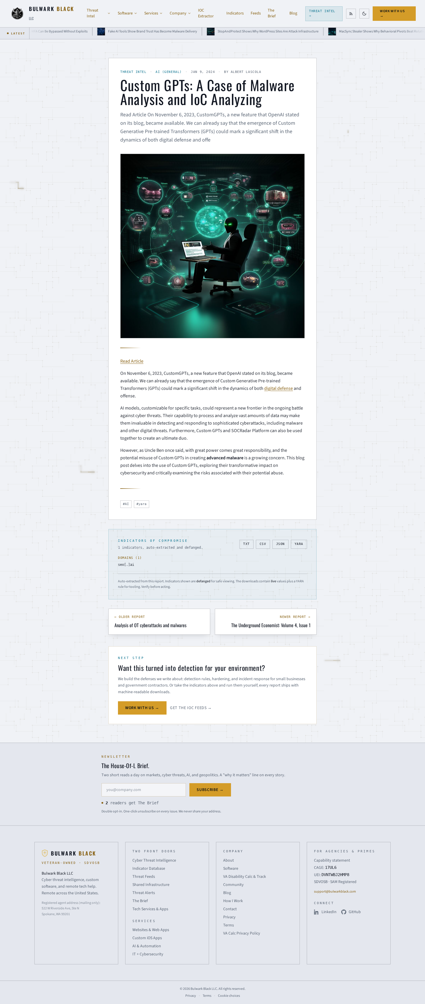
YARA (299, 544)
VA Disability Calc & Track (244, 877)
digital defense (278, 388)
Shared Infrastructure (150, 885)
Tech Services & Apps (150, 909)
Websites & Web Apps (150, 930)
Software (125, 13)
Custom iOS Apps (147, 938)
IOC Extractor (206, 13)
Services (151, 13)
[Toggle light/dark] (364, 14)
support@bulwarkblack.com (335, 891)
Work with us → (392, 13)
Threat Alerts (143, 893)
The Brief (272, 13)
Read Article (131, 361)
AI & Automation (146, 946)
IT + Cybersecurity (147, 954)
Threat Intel (92, 13)
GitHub (355, 912)
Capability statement (332, 860)
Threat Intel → (322, 13)
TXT (246, 544)
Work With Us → (142, 708)
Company (178, 13)
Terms (228, 925)
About (228, 860)
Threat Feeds (143, 877)
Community (233, 885)
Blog (293, 13)
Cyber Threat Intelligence (154, 860)
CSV (263, 544)
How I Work (233, 901)
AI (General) (169, 72)
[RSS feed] (351, 14)
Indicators (235, 13)
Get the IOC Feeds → (191, 708)
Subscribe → (210, 790)
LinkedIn (329, 912)
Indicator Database (148, 868)
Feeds (256, 13)
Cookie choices (229, 995)
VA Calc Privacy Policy (241, 933)
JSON (280, 544)
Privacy (229, 917)
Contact (230, 909)
